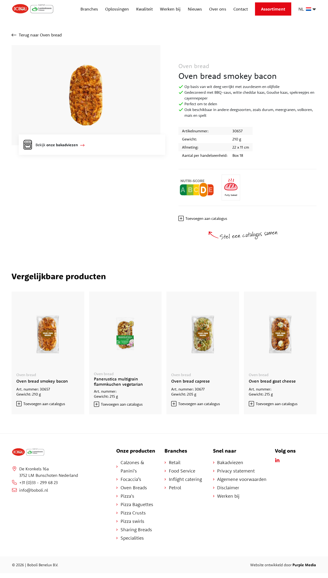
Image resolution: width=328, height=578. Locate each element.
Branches (89, 9)
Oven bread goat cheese (272, 381)
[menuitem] (306, 9)
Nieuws (195, 9)
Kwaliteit (144, 9)
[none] (306, 9)
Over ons (217, 9)
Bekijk (57, 144)
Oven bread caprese (190, 381)
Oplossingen (117, 9)
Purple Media (304, 564)
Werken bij (170, 9)
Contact (240, 9)
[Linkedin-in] (277, 460)
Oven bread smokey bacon (42, 381)
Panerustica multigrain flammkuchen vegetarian (118, 381)
